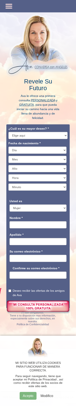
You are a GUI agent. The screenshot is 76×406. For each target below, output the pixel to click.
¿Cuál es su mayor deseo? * (28, 128)
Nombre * (16, 218)
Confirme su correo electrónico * (36, 268)
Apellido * (16, 234)
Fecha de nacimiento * (24, 143)
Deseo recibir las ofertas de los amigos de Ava (39, 293)
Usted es (16, 201)
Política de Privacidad (42, 379)
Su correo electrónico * (26, 251)
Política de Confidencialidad (33, 324)
